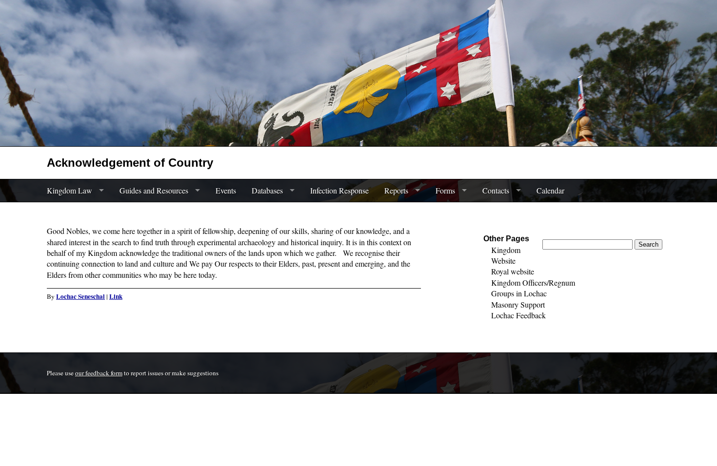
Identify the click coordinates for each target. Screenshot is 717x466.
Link (115, 296)
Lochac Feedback (518, 315)
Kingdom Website (505, 255)
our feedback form (98, 373)
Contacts (495, 190)
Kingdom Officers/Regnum (533, 282)
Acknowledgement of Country (130, 162)
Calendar (550, 190)
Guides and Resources (154, 190)
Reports (396, 190)
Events (226, 190)
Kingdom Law (69, 190)
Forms (445, 190)
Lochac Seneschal (80, 296)
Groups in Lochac (519, 293)
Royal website (512, 271)
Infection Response (339, 190)
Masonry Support (518, 304)
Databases (267, 190)
